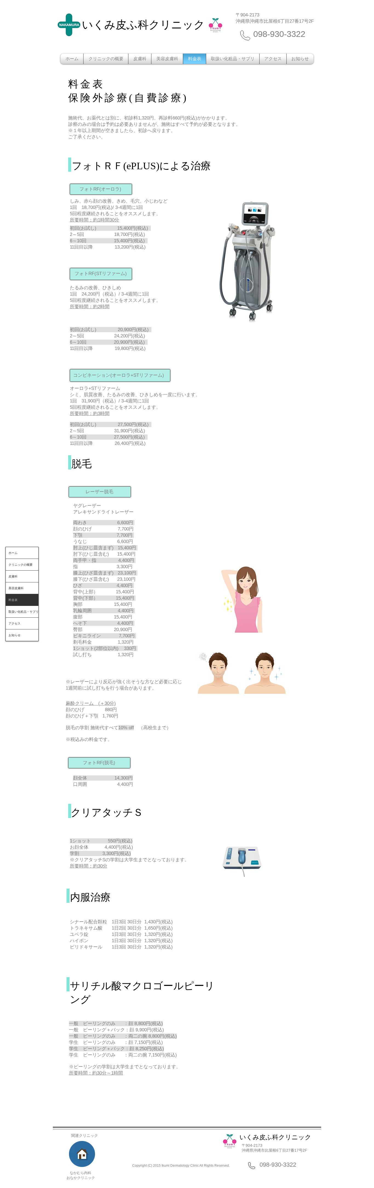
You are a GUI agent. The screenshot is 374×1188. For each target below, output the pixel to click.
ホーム (13, 552)
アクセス (14, 623)
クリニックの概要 (20, 564)
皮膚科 (13, 576)
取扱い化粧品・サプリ (23, 611)
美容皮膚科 (16, 588)
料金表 (13, 600)
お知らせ (14, 635)
